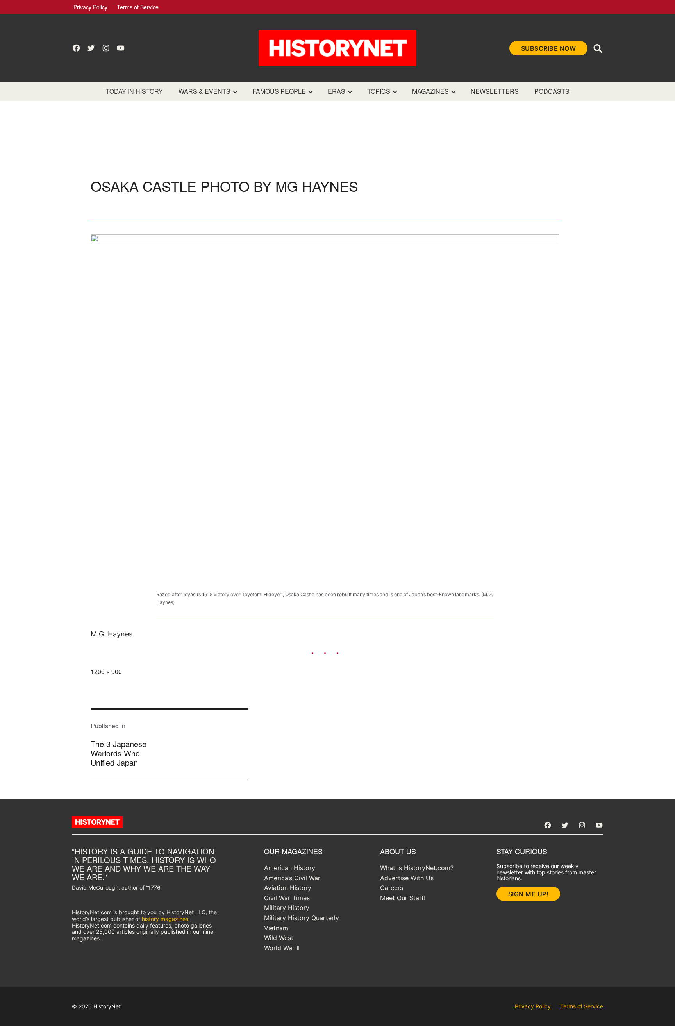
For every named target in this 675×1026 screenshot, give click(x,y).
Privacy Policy (90, 7)
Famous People (279, 91)
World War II (282, 948)
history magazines (165, 918)
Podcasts (552, 91)
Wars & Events (204, 91)
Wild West (278, 938)
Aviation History (287, 888)
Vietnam (276, 928)
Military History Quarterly (301, 918)
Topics (378, 91)
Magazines (430, 91)
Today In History (134, 91)
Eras (336, 91)
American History (289, 868)
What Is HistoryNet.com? (417, 868)
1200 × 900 (106, 671)
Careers (391, 888)
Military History (286, 908)
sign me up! (528, 894)
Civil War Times (287, 898)
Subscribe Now (548, 48)
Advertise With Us (407, 878)
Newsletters (495, 91)
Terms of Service (138, 7)
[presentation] (235, 91)
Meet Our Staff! (402, 898)
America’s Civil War (292, 878)
